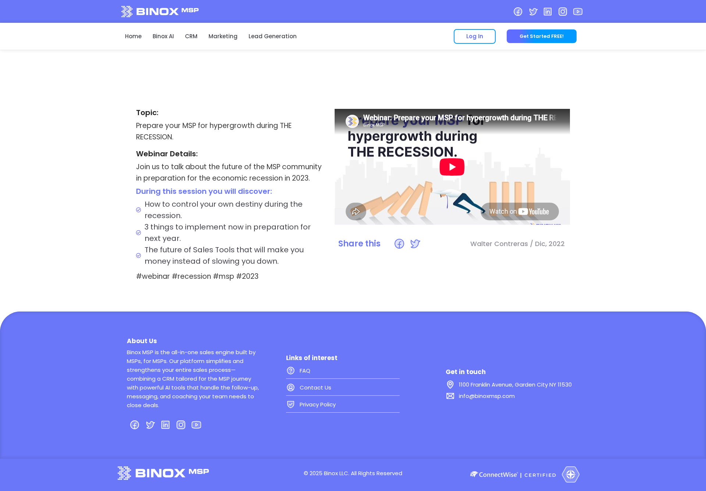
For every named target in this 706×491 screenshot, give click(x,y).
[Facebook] (517, 11)
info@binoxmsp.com (487, 396)
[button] (399, 243)
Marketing (223, 36)
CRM (191, 36)
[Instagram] (562, 11)
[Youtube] (577, 11)
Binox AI (163, 36)
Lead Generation (273, 36)
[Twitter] (533, 11)
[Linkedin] (548, 11)
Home (133, 36)
